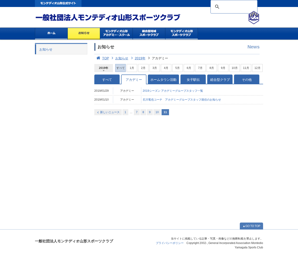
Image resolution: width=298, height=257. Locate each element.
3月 (154, 68)
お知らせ (84, 34)
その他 (247, 79)
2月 (143, 68)
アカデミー (134, 79)
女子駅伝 (193, 79)
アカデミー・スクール (116, 34)
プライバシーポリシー (170, 243)
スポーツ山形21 (182, 34)
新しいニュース (110, 112)
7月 (200, 68)
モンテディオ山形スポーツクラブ (116, 17)
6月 (189, 68)
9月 (223, 68)
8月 (212, 68)
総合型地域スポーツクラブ (149, 34)
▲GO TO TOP (251, 226)
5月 (177, 68)
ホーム (51, 34)
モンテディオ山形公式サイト (58, 3)
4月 (166, 68)
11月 (246, 68)
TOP (105, 58)
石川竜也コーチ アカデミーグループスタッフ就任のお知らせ (182, 99)
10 (157, 112)
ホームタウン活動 (163, 79)
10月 (235, 68)
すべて (107, 79)
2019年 (140, 58)
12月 (257, 68)
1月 (132, 68)
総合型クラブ (220, 79)
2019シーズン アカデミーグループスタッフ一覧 (173, 90)
